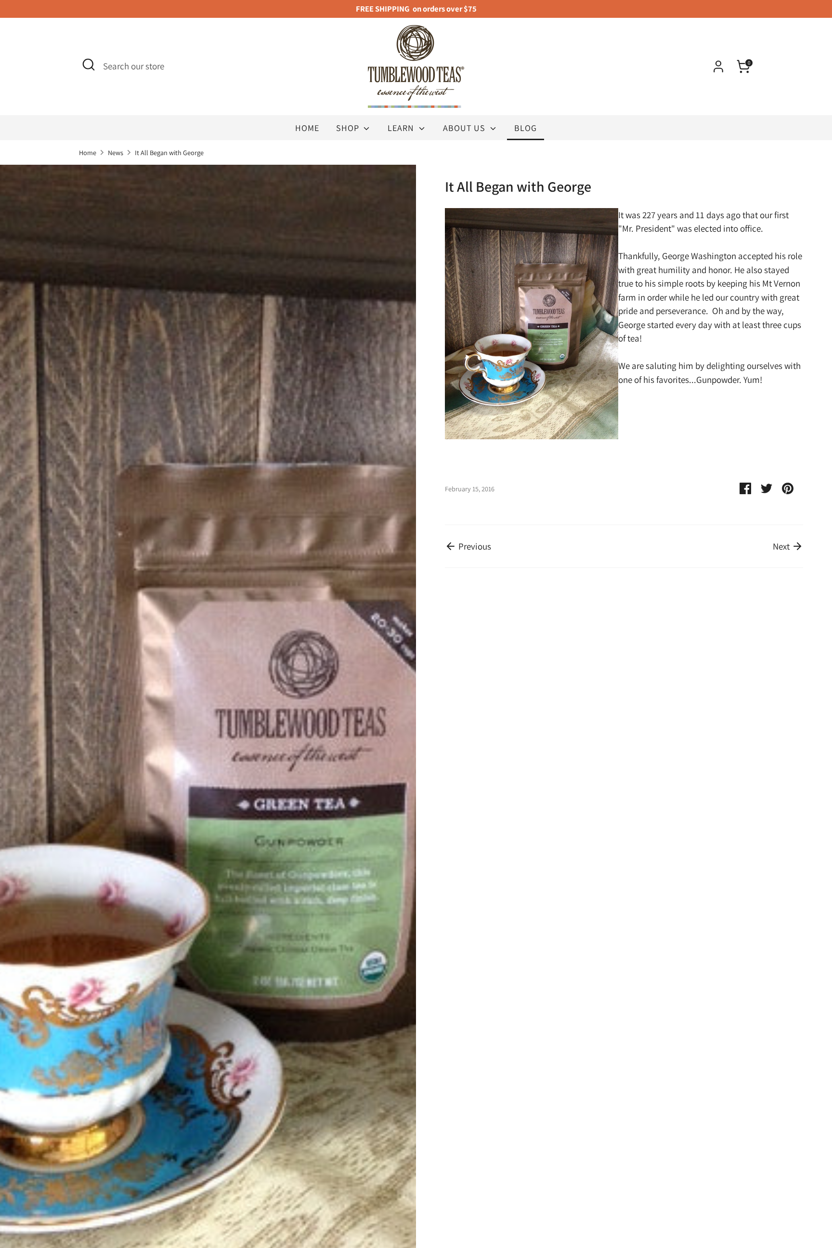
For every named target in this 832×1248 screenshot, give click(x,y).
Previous (473, 546)
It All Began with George (169, 152)
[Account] (718, 66)
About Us (465, 127)
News (115, 152)
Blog (525, 127)
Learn (402, 127)
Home (307, 127)
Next (782, 546)
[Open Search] (88, 64)
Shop (349, 127)
